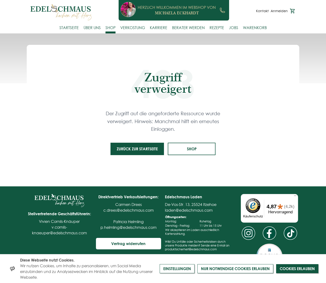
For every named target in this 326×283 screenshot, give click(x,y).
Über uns (92, 27)
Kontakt (262, 11)
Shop (110, 27)
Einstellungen (177, 268)
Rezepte (217, 27)
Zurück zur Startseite (137, 149)
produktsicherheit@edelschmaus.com (191, 249)
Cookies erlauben (297, 268)
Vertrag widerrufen (128, 243)
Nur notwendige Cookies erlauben (235, 268)
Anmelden (279, 11)
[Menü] (295, 197)
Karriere (158, 27)
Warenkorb (255, 27)
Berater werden (188, 27)
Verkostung (132, 27)
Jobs (233, 27)
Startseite (69, 27)
